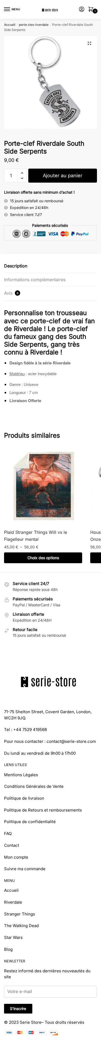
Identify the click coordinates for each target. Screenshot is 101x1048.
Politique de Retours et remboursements (43, 810)
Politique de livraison (24, 798)
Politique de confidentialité (30, 821)
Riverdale (13, 902)
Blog (8, 949)
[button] (89, 43)
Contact (11, 845)
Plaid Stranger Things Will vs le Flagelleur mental (35, 536)
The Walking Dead (21, 925)
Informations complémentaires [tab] (34, 279)
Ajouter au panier (62, 175)
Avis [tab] (11, 293)
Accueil (9, 25)
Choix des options (43, 557)
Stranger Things (19, 914)
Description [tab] (15, 266)
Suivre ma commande (25, 868)
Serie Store (30, 1022)
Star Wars (13, 937)
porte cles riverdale (33, 25)
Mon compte (16, 857)
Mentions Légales (21, 774)
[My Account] (81, 9)
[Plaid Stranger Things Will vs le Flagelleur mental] (43, 486)
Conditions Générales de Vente (34, 786)
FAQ (8, 833)
